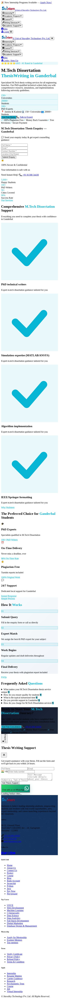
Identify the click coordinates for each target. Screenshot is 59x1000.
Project (10, 873)
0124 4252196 (10, 838)
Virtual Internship (15, 991)
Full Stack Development (18, 921)
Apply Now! (46, 2)
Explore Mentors (14, 940)
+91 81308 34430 (11, 835)
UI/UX (10, 905)
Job (8, 989)
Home (9, 865)
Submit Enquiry (8, 157)
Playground (12, 893)
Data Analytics (13, 918)
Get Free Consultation (11, 727)
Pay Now (11, 891)
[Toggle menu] (11, 31)
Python (10, 886)
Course (10, 875)
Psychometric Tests (15, 983)
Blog (9, 878)
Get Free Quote (8, 117)
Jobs (5, 57)
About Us (11, 868)
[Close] (52, 38)
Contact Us (12, 870)
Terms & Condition (15, 962)
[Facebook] (2, 854)
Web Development (15, 908)
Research (11, 981)
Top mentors (12, 942)
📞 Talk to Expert (24, 117)
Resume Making (14, 976)
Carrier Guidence (14, 978)
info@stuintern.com (12, 841)
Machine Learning (15, 910)
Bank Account (13, 881)
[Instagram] (8, 854)
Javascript (11, 883)
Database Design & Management (22, 926)
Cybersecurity (13, 913)
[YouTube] (14, 854)
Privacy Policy (13, 956)
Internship (11, 973)
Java (9, 888)
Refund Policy (13, 959)
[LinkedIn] (11, 854)
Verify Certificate (14, 954)
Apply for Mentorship (17, 937)
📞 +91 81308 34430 (29, 175)
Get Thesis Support (10, 783)
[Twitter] (5, 854)
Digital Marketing (15, 923)
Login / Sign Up (10, 60)
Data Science (13, 915)
